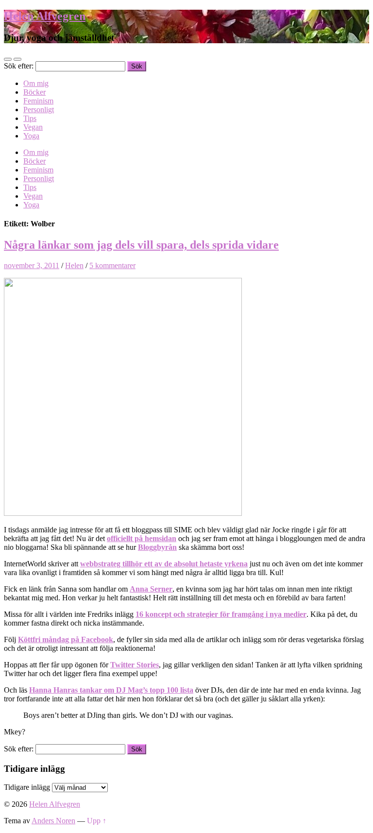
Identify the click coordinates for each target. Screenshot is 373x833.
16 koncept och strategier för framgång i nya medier (221, 614)
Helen (74, 265)
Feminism (38, 101)
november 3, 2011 (31, 265)
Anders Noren (53, 820)
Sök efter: (19, 66)
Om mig (36, 83)
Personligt (38, 109)
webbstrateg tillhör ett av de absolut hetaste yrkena (164, 564)
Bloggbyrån (157, 547)
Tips (29, 118)
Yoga (31, 136)
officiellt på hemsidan (141, 538)
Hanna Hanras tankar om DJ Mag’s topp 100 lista (111, 690)
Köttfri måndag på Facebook (65, 639)
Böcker (34, 92)
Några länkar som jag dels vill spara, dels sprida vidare (141, 244)
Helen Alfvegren (44, 16)
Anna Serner (151, 589)
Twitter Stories (134, 665)
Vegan (33, 127)
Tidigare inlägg (27, 787)
